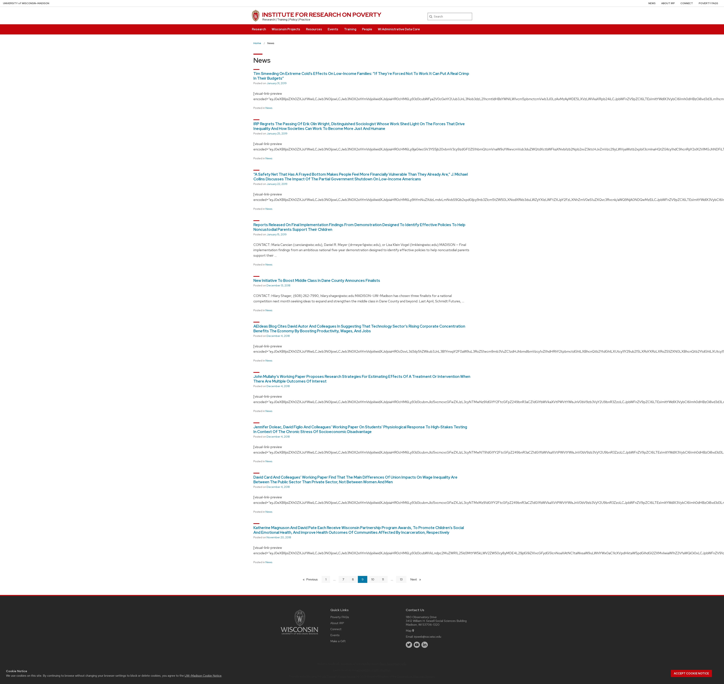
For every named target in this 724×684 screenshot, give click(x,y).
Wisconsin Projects (286, 29)
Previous (313, 579)
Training (350, 29)
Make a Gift (338, 641)
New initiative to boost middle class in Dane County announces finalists (316, 280)
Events (333, 29)
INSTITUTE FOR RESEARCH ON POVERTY (321, 15)
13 (401, 579)
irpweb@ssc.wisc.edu (427, 637)
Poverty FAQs (708, 3)
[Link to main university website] (299, 635)
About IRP (668, 3)
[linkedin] (424, 645)
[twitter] (409, 645)
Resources (314, 29)
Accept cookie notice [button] (691, 673)
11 (383, 579)
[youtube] (417, 645)
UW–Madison (26, 3)
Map (409, 631)
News (652, 3)
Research (259, 29)
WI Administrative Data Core (399, 29)
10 (372, 579)
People (367, 29)
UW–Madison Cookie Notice (203, 676)
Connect (686, 3)
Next (417, 579)
